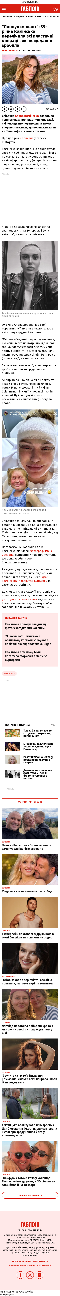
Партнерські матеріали (22, 1265)
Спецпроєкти (40, 1261)
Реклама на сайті (21, 1261)
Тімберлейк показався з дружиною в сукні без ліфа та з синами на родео (28, 935)
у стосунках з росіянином (19, 599)
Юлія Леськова (10, 50)
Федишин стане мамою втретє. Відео (28, 891)
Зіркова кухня (51, 16)
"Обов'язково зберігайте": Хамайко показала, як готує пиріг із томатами (28, 981)
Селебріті (7, 16)
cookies (29, 1291)
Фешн (29, 16)
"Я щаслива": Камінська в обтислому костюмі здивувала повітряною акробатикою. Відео (28, 640)
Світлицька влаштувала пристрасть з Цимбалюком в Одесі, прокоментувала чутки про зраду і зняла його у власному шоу (29, 1130)
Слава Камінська (27, 116)
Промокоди (44, 1265)
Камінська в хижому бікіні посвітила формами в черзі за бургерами (26, 656)
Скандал (19, 16)
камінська (9, 673)
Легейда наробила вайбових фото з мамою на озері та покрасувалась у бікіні (27, 1029)
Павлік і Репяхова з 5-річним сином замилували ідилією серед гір (27, 847)
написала (27, 138)
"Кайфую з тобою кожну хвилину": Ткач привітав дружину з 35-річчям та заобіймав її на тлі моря (28, 1181)
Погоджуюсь (7, 1294)
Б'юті (38, 16)
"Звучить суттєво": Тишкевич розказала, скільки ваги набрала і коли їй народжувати (29, 1079)
